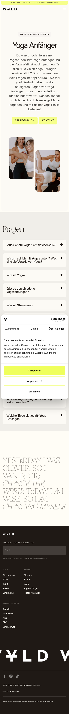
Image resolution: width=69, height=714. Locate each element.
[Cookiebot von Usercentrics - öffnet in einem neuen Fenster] (51, 320)
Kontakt (6, 609)
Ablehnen (34, 391)
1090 (5, 584)
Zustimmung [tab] (12, 328)
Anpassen (32, 381)
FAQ (5, 622)
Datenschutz (9, 627)
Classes (28, 575)
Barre (26, 584)
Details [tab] (35, 328)
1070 (5, 579)
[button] (64, 9)
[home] (10, 9)
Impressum (8, 613)
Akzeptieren (34, 370)
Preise (6, 588)
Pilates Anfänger (32, 593)
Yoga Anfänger (31, 588)
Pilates (27, 579)
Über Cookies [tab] (56, 328)
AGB (5, 618)
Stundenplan (9, 575)
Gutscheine (8, 593)
